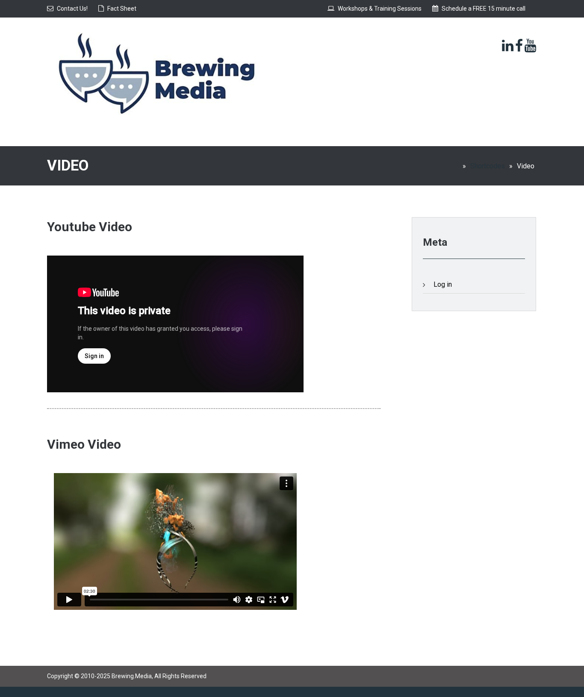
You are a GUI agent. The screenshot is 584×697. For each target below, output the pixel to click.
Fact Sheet (121, 8)
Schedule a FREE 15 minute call (483, 8)
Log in (443, 284)
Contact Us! (72, 8)
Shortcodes (487, 166)
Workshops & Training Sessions (380, 8)
